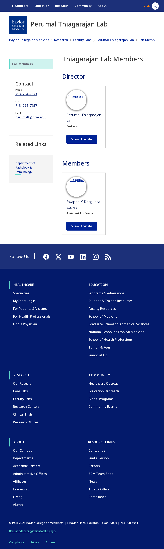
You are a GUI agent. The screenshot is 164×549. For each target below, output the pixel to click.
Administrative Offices (30, 474)
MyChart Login (24, 301)
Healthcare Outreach (104, 383)
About (102, 6)
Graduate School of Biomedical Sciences (118, 324)
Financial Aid (97, 355)
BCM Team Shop (100, 474)
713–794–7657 (26, 105)
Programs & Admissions (106, 293)
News (92, 481)
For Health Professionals (31, 316)
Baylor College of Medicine (29, 40)
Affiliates (19, 481)
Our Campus (22, 450)
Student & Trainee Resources (110, 301)
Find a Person (98, 458)
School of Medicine (102, 316)
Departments (23, 458)
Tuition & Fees (99, 347)
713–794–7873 (26, 94)
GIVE (146, 5)
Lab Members (149, 40)
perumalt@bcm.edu (30, 117)
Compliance (97, 497)
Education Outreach (103, 391)
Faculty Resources (102, 308)
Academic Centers (26, 466)
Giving (18, 497)
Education (41, 6)
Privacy (35, 542)
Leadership (21, 489)
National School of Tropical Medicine (116, 332)
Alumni (18, 504)
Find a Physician (25, 324)
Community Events (102, 406)
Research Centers (26, 406)
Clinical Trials (23, 414)
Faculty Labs (82, 40)
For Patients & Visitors (30, 308)
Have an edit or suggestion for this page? (32, 531)
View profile (81, 139)
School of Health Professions (110, 339)
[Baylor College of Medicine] (18, 25)
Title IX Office (98, 489)
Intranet (51, 542)
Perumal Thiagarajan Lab (115, 40)
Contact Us (96, 450)
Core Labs (20, 391)
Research (62, 6)
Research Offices (25, 422)
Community (83, 6)
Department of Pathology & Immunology (25, 167)
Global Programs (101, 399)
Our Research (23, 383)
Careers (94, 466)
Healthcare (20, 6)
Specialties (21, 293)
